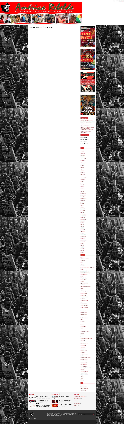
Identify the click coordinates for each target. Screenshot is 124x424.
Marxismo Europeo (84, 314)
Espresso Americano (84, 283)
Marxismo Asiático (84, 312)
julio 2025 (82, 165)
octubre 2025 (83, 160)
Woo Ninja (85, 137)
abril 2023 (82, 207)
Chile (81, 262)
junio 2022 (82, 224)
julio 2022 (82, 222)
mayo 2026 (82, 150)
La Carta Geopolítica (84, 305)
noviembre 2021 (83, 236)
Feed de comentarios (84, 388)
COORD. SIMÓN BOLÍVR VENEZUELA (87, 267)
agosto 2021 (83, 241)
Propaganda (83, 347)
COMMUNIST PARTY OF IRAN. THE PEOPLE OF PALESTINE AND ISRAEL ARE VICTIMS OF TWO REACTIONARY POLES (43, 407)
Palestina (82, 335)
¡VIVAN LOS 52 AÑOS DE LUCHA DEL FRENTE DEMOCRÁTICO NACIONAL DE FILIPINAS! (42, 402)
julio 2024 (82, 181)
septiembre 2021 (83, 240)
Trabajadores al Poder (84, 374)
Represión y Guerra (84, 354)
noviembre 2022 (83, 215)
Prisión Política (83, 345)
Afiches (82, 257)
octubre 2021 (83, 238)
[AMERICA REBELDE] (41, 13)
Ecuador (82, 276)
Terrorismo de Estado (84, 371)
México (82, 319)
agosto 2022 (83, 221)
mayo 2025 (82, 169)
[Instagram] (116, 1)
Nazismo (82, 324)
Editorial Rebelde (77, 403)
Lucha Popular (83, 310)
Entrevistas (82, 281)
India (81, 302)
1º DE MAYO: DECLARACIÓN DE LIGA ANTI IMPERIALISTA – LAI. (65, 405)
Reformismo (83, 352)
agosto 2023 (83, 200)
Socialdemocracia (84, 364)
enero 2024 (82, 191)
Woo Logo (85, 141)
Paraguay (82, 336)
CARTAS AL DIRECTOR (55, 394)
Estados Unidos (83, 284)
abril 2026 (82, 151)
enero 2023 (82, 212)
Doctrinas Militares (84, 274)
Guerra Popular (83, 295)
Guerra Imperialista (84, 293)
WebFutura (44, 422)
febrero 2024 (83, 189)
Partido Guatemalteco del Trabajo (86, 338)
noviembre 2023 (83, 195)
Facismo (82, 288)
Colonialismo (83, 265)
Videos (82, 378)
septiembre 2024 (83, 177)
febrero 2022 (83, 231)
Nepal (82, 328)
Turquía (82, 376)
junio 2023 (82, 203)
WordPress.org (83, 390)
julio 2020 (82, 252)
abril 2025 (82, 170)
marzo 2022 (83, 229)
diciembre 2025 (83, 158)
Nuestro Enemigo (84, 329)
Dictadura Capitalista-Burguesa (86, 272)
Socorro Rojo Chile (84, 366)
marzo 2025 (83, 172)
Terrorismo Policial (84, 373)
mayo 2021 (82, 245)
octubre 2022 (83, 217)
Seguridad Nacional (84, 359)
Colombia (82, 264)
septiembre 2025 (83, 162)
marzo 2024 (83, 188)
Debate (82, 269)
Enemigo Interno (83, 279)
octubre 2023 (83, 196)
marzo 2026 (83, 153)
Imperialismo (83, 298)
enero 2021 (82, 250)
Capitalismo (83, 260)
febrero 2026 (83, 155)
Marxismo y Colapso (84, 317)
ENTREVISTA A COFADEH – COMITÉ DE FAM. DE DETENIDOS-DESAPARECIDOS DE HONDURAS (87, 128)
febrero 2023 (83, 210)
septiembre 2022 (83, 219)
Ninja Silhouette (85, 143)
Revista (82, 355)
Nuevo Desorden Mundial (85, 331)
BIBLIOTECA (31, 394)
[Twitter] (113, 1)
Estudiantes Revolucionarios (85, 286)
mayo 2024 (82, 184)
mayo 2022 (82, 226)
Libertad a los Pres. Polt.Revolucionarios (88, 309)
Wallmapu (75, 405)
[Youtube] (35, 418)
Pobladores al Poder (84, 343)
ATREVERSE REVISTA (85, 258)
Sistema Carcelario (84, 362)
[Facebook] (31, 418)
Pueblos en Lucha (84, 350)
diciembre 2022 (83, 214)
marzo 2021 (83, 248)
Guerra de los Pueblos (84, 291)
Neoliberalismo (83, 326)
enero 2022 (82, 233)
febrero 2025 (83, 174)
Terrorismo (82, 369)
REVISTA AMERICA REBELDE (86, 357)
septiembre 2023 (83, 198)
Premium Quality (86, 139)
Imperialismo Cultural (84, 300)
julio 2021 (82, 243)
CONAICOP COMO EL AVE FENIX (87, 120)
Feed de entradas (84, 386)
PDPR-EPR (83, 340)
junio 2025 (82, 167)
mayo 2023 (82, 205)
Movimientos (83, 321)
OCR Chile (82, 333)
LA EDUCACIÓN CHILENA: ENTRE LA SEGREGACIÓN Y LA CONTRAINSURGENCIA (43, 397)
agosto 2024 (83, 179)
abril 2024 (82, 186)
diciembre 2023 (83, 193)
